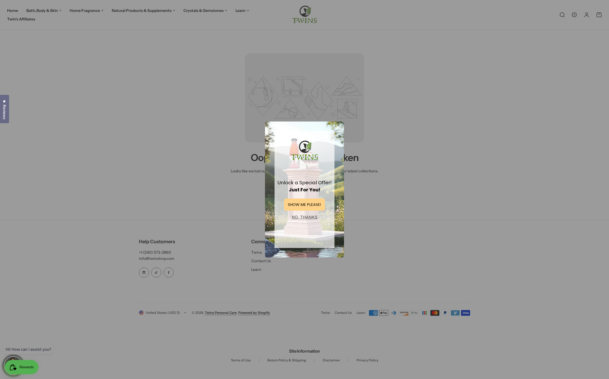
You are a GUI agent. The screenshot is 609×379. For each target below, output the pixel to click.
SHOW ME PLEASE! (304, 204)
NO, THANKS (305, 216)
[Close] (338, 127)
